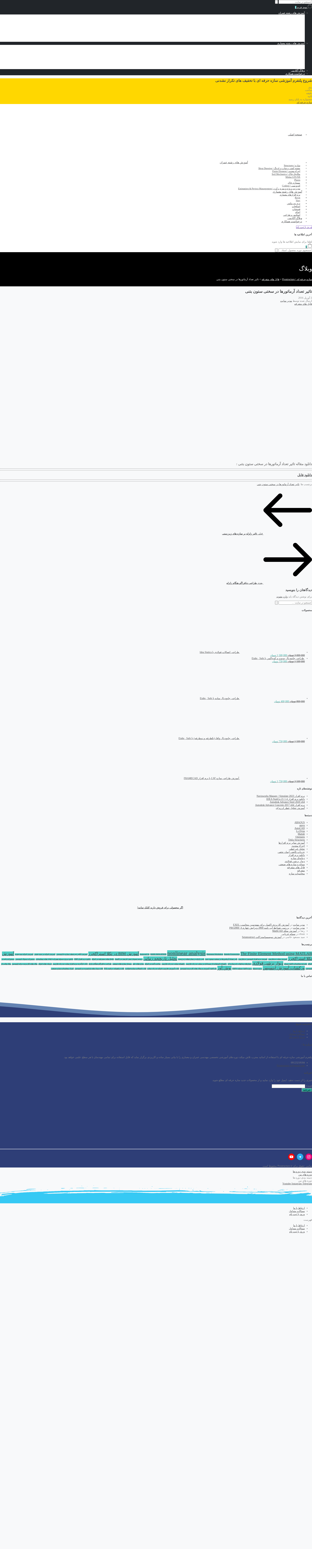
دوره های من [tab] (305, 1180)
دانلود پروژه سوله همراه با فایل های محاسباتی (54, 959)
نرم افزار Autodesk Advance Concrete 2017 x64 (280, 805)
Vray (287, 55)
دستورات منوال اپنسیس (25, 959)
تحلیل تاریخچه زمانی (160, 958)
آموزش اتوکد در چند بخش (44, 954)
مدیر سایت (286, 301)
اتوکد (287, 67)
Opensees (300, 837)
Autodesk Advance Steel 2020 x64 (287, 802)
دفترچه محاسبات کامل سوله (295, 964)
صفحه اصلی (295, 134)
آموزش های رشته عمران (291, 13)
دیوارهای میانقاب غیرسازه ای (240, 964)
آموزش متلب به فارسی (277, 959)
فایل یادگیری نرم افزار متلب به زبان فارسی (70, 964)
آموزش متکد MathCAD (284, 931)
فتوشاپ (286, 64)
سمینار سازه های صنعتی (122, 964)
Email (309, 1086)
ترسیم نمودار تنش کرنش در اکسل (129, 959)
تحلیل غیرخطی (297, 849)
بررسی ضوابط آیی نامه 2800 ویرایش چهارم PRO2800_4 (259, 928)
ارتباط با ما (299, 1031)
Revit (287, 52)
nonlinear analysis (186, 953)
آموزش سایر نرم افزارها (292, 843)
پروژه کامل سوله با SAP (242, 969)
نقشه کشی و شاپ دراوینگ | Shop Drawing (275, 19)
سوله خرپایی (288, 934)
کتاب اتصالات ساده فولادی (135, 969)
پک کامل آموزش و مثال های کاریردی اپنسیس (198, 969)
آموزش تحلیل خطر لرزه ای (290, 808)
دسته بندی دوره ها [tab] (302, 1177)
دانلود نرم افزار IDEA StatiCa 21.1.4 (285, 799)
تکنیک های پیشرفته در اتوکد (103, 959)
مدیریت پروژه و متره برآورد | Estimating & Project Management (269, 188)
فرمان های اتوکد (45, 964)
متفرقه (301, 870)
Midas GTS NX (282, 28)
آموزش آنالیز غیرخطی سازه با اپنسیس (72, 954)
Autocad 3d (145, 954)
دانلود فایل (304, 475)
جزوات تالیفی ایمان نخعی (291, 852)
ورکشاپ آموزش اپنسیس (284, 968)
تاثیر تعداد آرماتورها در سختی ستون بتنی (278, 484)
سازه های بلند (138, 964)
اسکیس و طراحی (288, 46)
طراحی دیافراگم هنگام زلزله (100, 964)
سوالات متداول (297, 1034)
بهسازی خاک (283, 34)
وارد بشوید (282, 596)
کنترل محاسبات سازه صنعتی (62, 969)
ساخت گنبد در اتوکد (153, 964)
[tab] (156, 1171)
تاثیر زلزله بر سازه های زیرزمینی (191, 959)
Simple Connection (232, 954)
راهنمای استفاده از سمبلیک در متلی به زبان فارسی (206, 964)
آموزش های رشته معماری (291, 43)
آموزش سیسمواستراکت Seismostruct (261, 937)
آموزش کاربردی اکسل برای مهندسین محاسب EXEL (261, 924)
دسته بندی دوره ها (302, 1171)
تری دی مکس (283, 61)
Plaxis (287, 31)
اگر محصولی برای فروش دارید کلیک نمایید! (160, 907)
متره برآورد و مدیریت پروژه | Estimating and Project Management (263, 40)
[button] (304, 102)
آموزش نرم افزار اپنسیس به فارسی (252, 959)
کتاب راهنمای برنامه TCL (114, 969)
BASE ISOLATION (158, 954)
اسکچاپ (285, 58)
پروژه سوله (257, 969)
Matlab (301, 834)
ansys (302, 825)
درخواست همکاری (295, 73)
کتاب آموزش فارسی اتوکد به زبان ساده (163, 969)
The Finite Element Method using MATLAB (276, 954)
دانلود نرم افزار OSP (82, 959)
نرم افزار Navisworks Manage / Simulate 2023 (281, 796)
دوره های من (305, 1174)
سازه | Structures (289, 16)
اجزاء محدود (298, 846)
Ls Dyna (300, 831)
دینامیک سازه (298, 858)
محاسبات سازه (297, 873)
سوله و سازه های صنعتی (292, 864)
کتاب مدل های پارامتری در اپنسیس (89, 969)
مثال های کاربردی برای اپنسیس (25, 964)
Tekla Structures (296, 839)
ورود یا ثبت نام (297, 1037)
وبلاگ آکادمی (298, 70)
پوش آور (224, 968)
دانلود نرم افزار (296, 855)
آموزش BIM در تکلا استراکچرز (113, 954)
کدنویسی (293, 37)
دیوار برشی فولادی (295, 861)
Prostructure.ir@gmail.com (291, 1065)
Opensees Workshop (214, 954)
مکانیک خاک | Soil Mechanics (282, 25)
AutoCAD (299, 828)
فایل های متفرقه (303, 304)
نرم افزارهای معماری (286, 49)
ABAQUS (299, 822)
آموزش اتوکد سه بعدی (24, 954)
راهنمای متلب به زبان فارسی (173, 964)
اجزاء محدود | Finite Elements (282, 22)
